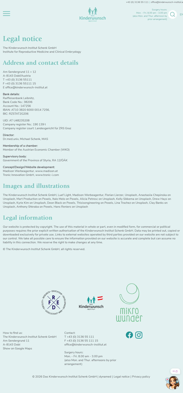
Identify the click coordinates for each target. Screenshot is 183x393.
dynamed (105, 377)
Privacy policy (141, 377)
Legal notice (122, 377)
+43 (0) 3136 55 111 (137, 2)
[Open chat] (172, 383)
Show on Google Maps (17, 348)
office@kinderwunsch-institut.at (85, 345)
